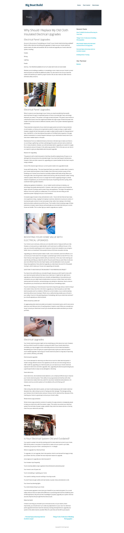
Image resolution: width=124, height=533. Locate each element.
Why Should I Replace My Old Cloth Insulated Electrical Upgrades (86, 44)
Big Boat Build (34, 5)
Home (79, 5)
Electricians (95, 5)
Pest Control (86, 5)
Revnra (79, 64)
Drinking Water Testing (83, 54)
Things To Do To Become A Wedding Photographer (86, 39)
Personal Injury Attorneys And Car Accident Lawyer (86, 50)
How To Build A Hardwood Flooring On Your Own (87, 33)
